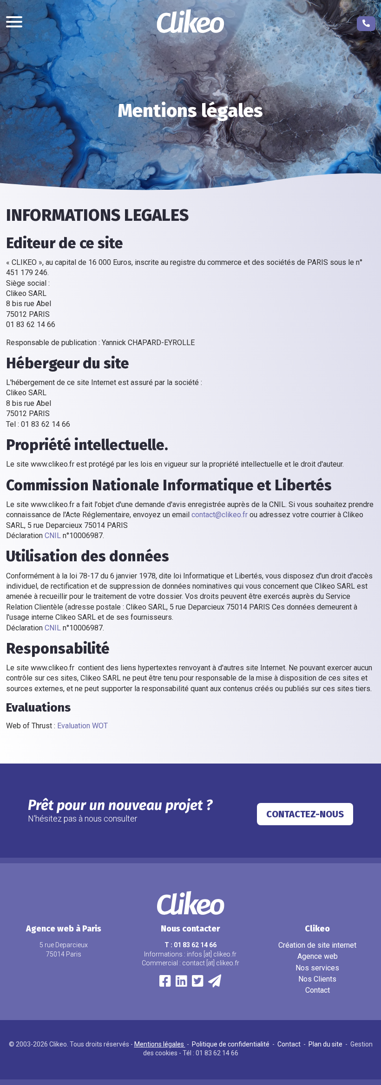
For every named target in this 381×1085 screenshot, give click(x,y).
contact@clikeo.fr (219, 514)
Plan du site (326, 1044)
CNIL (53, 535)
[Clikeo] (198, 983)
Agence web (317, 956)
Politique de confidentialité (231, 1044)
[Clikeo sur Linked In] (181, 983)
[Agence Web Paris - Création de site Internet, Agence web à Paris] (190, 22)
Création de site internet (317, 945)
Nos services (317, 967)
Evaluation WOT (82, 725)
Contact (317, 990)
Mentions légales (159, 1044)
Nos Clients (317, 979)
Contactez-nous (305, 814)
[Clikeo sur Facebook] (165, 983)
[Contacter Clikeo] (214, 983)
